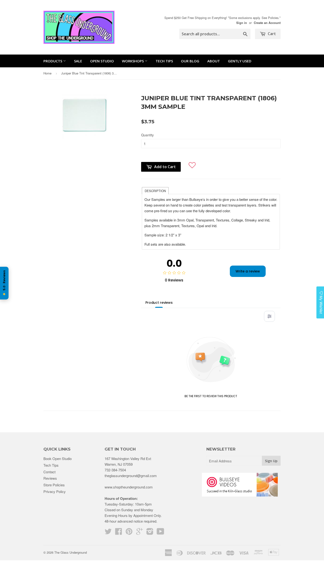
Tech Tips (164, 61)
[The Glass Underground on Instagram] (149, 532)
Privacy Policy (54, 491)
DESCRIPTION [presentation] (155, 191)
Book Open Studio (57, 458)
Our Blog (190, 61)
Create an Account (267, 23)
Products (53, 61)
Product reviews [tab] (159, 302)
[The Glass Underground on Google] (139, 532)
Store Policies (54, 484)
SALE (78, 61)
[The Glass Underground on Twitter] (108, 532)
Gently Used (239, 61)
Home (47, 73)
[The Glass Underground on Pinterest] (129, 532)
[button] (192, 163)
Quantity (147, 135)
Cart (271, 33)
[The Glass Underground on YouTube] (160, 532)
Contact (49, 471)
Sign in (241, 23)
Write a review (248, 271)
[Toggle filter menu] (269, 316)
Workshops (133, 61)
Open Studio (102, 61)
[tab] (155, 190)
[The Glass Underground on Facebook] (118, 532)
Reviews (50, 478)
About (213, 61)
